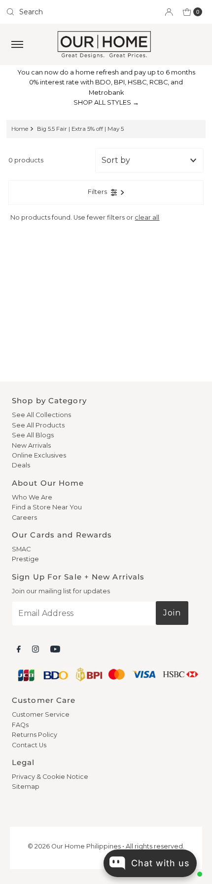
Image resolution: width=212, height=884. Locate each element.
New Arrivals (31, 445)
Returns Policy (34, 734)
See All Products (38, 425)
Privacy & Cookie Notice (50, 776)
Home (19, 128)
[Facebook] (19, 649)
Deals (21, 465)
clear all (147, 217)
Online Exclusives (39, 455)
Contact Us (29, 745)
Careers (24, 517)
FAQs (20, 725)
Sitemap (25, 786)
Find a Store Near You (47, 507)
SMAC (21, 549)
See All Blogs (33, 435)
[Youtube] (55, 649)
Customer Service (41, 714)
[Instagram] (35, 649)
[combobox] (52, 12)
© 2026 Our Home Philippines (74, 846)
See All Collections (41, 415)
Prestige (25, 559)
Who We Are (32, 497)
